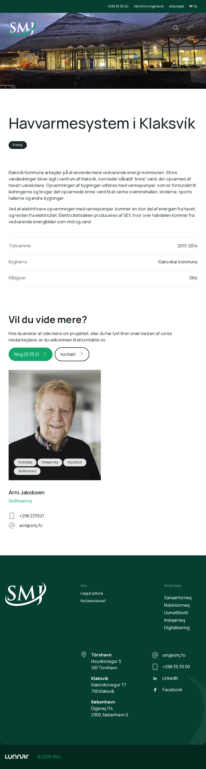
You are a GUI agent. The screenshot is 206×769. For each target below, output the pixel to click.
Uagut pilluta (91, 593)
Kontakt (68, 354)
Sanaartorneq (178, 598)
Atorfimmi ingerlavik (149, 6)
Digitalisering (177, 627)
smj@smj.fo (174, 655)
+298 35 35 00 (117, 6)
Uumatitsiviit (176, 613)
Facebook (172, 690)
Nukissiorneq (177, 605)
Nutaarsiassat (93, 600)
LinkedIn (170, 678)
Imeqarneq (174, 620)
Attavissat (176, 6)
